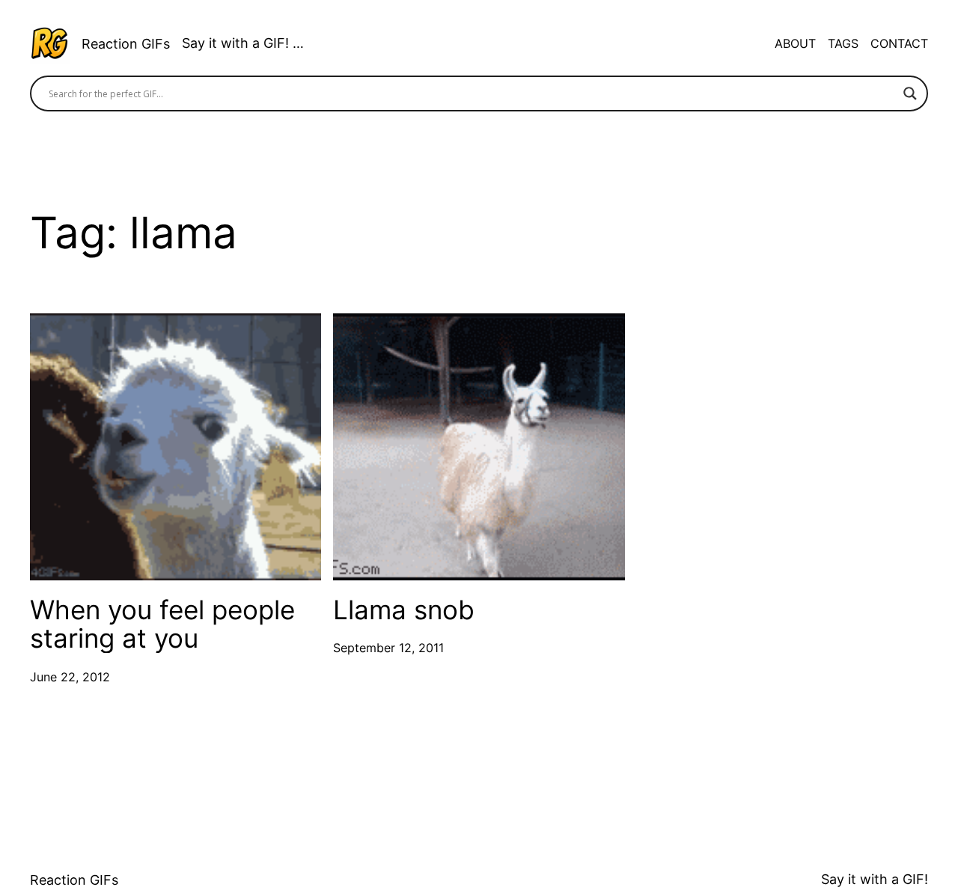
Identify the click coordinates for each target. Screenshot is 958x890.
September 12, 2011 (388, 647)
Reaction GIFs (126, 44)
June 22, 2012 (70, 676)
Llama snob (404, 609)
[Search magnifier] (910, 93)
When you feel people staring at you (162, 624)
